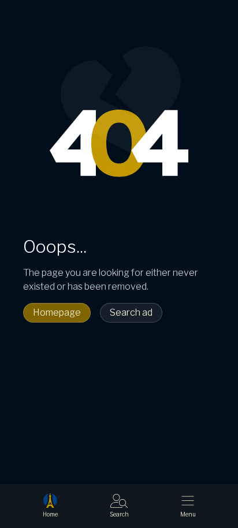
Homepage (57, 312)
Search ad (131, 312)
